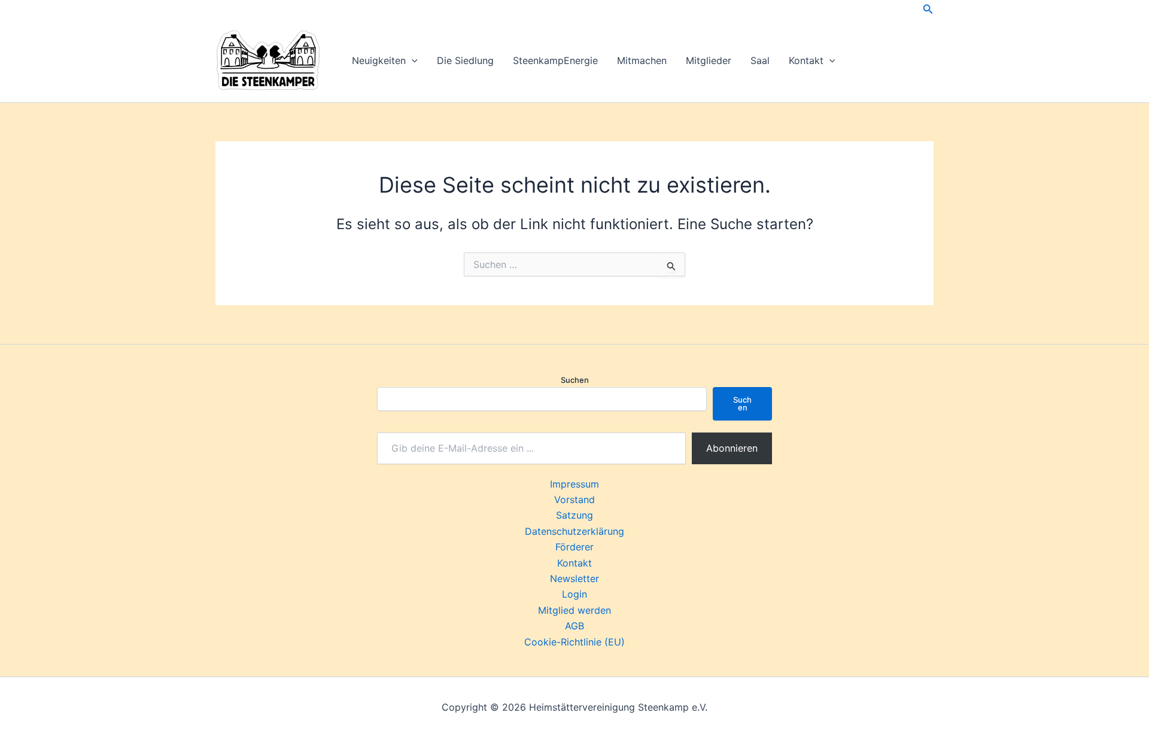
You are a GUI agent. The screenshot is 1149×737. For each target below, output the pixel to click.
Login (574, 594)
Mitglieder (708, 60)
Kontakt (806, 60)
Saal (760, 60)
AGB (574, 626)
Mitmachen (642, 60)
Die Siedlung (465, 60)
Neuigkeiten (379, 60)
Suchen (575, 380)
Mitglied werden (574, 610)
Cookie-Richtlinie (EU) (574, 642)
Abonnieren (732, 448)
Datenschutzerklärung (574, 531)
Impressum (574, 484)
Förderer (574, 547)
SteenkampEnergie (555, 60)
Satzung (574, 515)
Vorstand (574, 499)
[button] (928, 9)
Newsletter (574, 578)
